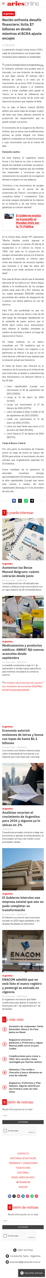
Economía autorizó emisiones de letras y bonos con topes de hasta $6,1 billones (22, 736)
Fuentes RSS (23, 1167)
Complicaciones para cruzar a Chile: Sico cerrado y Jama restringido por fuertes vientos (25, 1059)
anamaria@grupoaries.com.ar (25, 1261)
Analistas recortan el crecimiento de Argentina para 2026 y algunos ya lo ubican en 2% (21, 818)
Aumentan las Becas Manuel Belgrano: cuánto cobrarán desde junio (20, 571)
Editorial (23, 1172)
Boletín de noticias (18, 1102)
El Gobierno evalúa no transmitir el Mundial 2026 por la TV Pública (28, 221)
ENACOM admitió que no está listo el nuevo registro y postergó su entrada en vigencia (22, 985)
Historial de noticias (23, 1158)
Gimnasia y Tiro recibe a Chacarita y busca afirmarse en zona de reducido (25, 1072)
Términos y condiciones (23, 1163)
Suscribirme (23, 1122)
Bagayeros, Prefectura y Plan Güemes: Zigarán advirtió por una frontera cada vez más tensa (25, 1087)
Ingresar (24, 1182)
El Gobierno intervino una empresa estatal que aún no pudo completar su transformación (23, 903)
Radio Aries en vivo (23, 1177)
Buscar (23, 1186)
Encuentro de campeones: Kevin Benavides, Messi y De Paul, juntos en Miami (26, 1029)
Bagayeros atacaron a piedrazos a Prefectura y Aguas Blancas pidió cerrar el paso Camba (26, 1044)
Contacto (23, 1153)
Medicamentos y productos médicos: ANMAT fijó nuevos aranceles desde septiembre (23, 651)
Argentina (8, 13)
